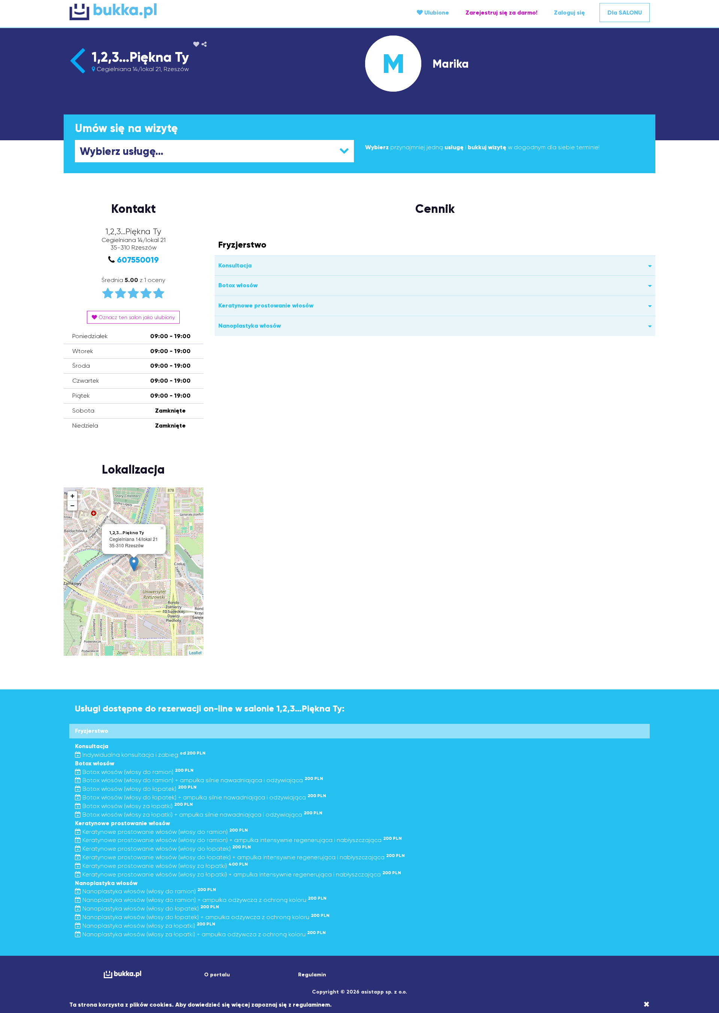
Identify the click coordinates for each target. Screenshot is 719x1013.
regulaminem (311, 1004)
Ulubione (436, 12)
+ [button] (72, 496)
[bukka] (166, 11)
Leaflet (195, 652)
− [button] (72, 505)
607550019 (138, 260)
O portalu (217, 974)
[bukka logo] (122, 974)
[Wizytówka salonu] (77, 73)
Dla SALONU (624, 12)
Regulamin (312, 974)
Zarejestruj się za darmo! (501, 12)
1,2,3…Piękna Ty (140, 57)
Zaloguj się (569, 12)
